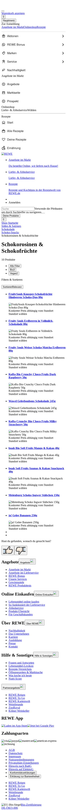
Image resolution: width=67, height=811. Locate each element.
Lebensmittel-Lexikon (21, 665)
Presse (12, 643)
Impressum (15, 756)
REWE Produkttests (20, 585)
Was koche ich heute (20, 675)
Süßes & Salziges (11, 226)
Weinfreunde (16, 704)
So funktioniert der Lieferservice (27, 604)
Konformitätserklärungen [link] (22, 772)
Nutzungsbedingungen (21, 759)
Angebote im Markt (20, 569)
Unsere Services (18, 579)
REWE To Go (17, 698)
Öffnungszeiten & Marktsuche (26, 672)
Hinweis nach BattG (20, 766)
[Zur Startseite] (13, 6)
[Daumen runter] (20, 550)
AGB (12, 750)
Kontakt (13, 646)
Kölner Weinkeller (19, 710)
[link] (37, 163)
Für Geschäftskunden (21, 614)
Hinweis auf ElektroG (21, 769)
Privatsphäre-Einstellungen (24, 762)
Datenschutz (16, 753)
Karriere (13, 636)
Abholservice (16, 608)
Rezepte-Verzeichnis (20, 669)
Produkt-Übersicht (19, 611)
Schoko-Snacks (10, 232)
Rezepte (35, 188)
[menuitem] (33, 36)
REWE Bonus (17, 575)
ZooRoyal (14, 707)
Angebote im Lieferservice (24, 572)
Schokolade (8, 229)
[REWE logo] (7, 153)
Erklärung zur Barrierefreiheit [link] (24, 776)
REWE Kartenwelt (19, 701)
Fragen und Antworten (21, 662)
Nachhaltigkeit (17, 630)
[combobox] (17, 209)
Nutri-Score (15, 678)
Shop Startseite (9, 222)
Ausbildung (15, 640)
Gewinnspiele (16, 582)
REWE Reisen (17, 694)
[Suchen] (43, 213)
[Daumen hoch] (7, 550)
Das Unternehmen (19, 633)
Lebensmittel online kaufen (24, 601)
